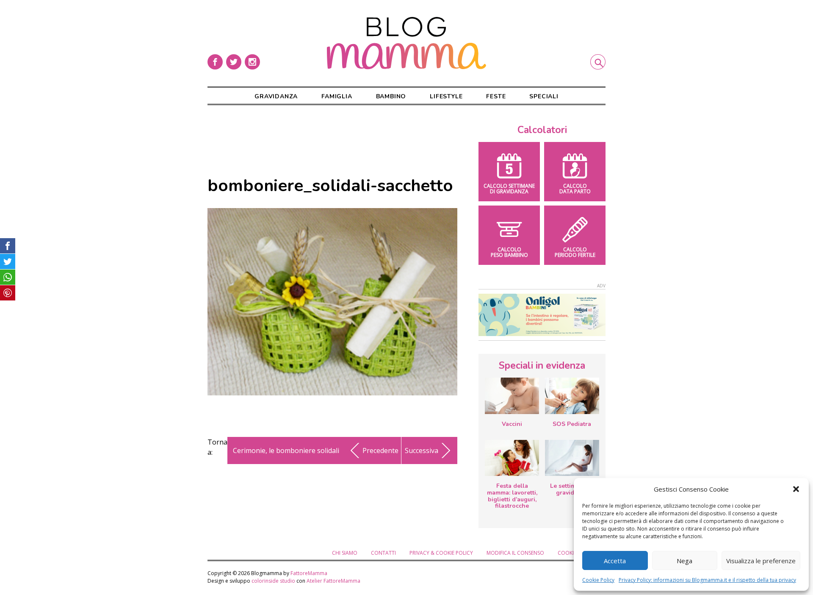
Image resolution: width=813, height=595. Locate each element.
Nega (684, 560)
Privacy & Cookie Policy (441, 552)
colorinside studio (273, 580)
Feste (496, 96)
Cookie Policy (598, 580)
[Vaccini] (512, 396)
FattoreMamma (308, 573)
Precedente (380, 450)
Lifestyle (446, 96)
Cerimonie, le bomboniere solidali (286, 450)
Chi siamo (344, 552)
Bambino (391, 96)
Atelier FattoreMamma (333, 580)
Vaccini (512, 424)
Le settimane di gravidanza (572, 489)
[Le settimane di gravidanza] (572, 458)
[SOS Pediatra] (572, 396)
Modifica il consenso (515, 552)
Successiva (421, 450)
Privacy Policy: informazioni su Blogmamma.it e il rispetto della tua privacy (707, 580)
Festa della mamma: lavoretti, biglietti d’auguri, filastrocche (512, 496)
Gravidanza (276, 96)
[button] (796, 489)
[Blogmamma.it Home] (406, 43)
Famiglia (336, 96)
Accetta (615, 560)
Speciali (543, 96)
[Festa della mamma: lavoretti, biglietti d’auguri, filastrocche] (512, 458)
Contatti (383, 552)
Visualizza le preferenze (761, 560)
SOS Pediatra (572, 424)
